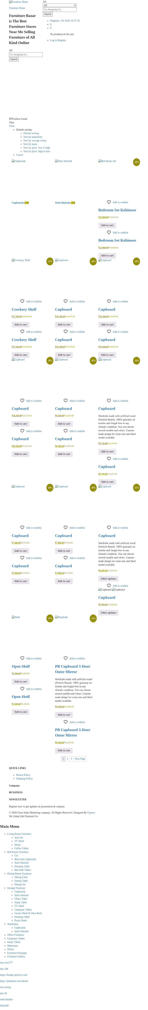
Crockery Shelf (24, 309)
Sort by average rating (34, 140)
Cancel (19, 155)
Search (47, 14)
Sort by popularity (32, 137)
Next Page (80, 758)
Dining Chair (21, 877)
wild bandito (6, 999)
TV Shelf (19, 841)
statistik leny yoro (18, 94)
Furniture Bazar (17, 8)
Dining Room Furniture (19, 873)
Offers (10, 949)
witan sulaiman (16, 91)
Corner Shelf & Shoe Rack (28, 913)
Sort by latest (30, 144)
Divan (17, 844)
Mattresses (12, 945)
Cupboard (63, 309)
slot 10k (4, 968)
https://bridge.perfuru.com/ (14, 975)
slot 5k (3, 993)
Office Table (20, 898)
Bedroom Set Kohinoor (117, 210)
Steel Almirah (21, 862)
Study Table (20, 902)
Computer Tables (23, 909)
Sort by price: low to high (36, 147)
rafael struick (15, 102)
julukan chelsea (17, 109)
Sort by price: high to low (36, 151)
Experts (91, 812)
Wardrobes (12, 924)
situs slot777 (6, 962)
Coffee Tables (21, 848)
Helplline (55, 20)
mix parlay (5, 987)
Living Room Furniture (19, 834)
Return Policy (23, 775)
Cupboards (19, 891)
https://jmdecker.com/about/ (14, 981)
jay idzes (13, 105)
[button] (107, 225)
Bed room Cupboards (25, 859)
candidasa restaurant (19, 69)
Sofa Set (18, 837)
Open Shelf (21, 666)
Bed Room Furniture (17, 852)
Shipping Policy (24, 778)
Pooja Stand (20, 920)
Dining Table (21, 880)
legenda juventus (17, 112)
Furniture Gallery (16, 956)
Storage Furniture (16, 888)
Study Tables (13, 942)
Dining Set (19, 884)
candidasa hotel (17, 66)
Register (62, 40)
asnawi (12, 84)
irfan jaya (14, 98)
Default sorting (31, 133)
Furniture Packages (17, 953)
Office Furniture (15, 935)
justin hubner (15, 87)
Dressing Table (22, 866)
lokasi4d (4, 1005)
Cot (16, 855)
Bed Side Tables (22, 870)
